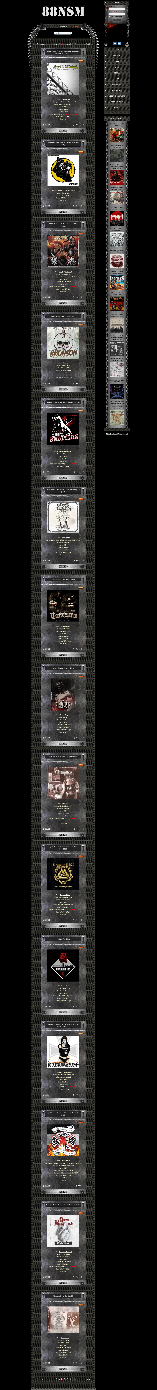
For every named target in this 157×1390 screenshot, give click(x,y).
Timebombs (59, 378)
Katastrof (68, 272)
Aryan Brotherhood (65, 1252)
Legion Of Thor (65, 895)
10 (70, 44)
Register (117, 7)
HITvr (47, 472)
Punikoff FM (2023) (63, 939)
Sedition (65, 449)
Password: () (115, 11)
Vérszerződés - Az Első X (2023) (63, 1296)
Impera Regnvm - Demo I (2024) (63, 668)
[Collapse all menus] (127, 44)
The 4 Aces (68, 378)
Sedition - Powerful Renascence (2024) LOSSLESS (63, 402)
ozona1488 (48, 1006)
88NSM (47, 124)
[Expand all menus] (106, 44)
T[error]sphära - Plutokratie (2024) (63, 579)
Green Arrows (65, 99)
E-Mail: (111, 7)
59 (74, 44)
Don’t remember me (117, 16)
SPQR (61, 272)
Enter (117, 20)
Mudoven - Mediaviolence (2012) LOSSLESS (63, 757)
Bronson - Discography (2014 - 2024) (63, 316)
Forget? (118, 11)
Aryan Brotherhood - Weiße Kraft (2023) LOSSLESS (63, 1205)
